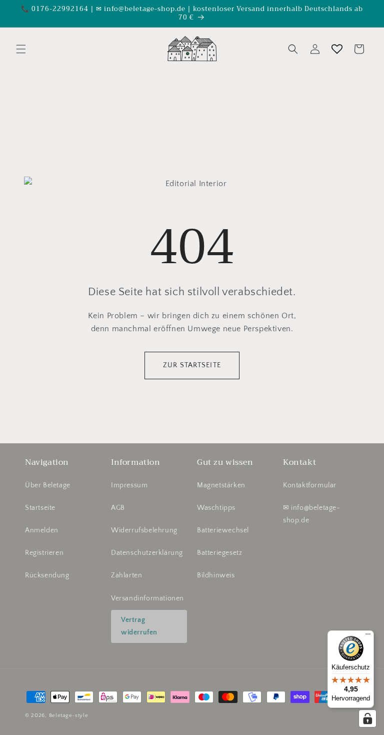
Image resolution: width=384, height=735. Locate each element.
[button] (21, 49)
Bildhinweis (216, 575)
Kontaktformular (309, 485)
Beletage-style (68, 715)
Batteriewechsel (223, 530)
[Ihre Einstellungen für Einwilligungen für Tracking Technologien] (367, 718)
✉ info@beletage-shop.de (311, 514)
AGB (118, 508)
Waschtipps (216, 508)
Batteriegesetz (219, 553)
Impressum (129, 485)
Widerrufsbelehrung (144, 530)
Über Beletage (47, 485)
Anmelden (41, 530)
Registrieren (44, 553)
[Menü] (368, 636)
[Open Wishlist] (337, 49)
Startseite (40, 508)
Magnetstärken (221, 485)
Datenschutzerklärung (147, 553)
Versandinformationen (147, 598)
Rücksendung (47, 575)
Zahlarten (126, 575)
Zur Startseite (192, 365)
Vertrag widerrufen (139, 626)
